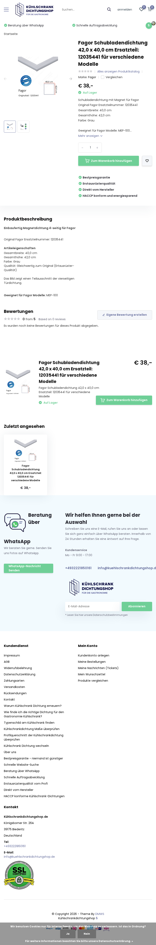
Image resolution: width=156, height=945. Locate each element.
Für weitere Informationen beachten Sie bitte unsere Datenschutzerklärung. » (79, 941)
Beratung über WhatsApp (22, 771)
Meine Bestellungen (92, 662)
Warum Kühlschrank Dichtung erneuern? (33, 706)
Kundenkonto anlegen (93, 655)
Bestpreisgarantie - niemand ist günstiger (33, 758)
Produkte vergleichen (93, 681)
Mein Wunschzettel (91, 674)
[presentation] (5, 79)
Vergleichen (114, 77)
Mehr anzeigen (89, 136)
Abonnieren (136, 606)
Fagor (92, 77)
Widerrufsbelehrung (18, 668)
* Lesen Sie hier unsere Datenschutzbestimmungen (96, 615)
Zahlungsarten (14, 681)
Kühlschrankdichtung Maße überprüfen (32, 729)
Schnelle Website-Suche (21, 765)
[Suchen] (109, 9)
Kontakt (9, 699)
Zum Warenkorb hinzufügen (111, 161)
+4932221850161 (78, 568)
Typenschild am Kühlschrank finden (29, 723)
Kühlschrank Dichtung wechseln (26, 746)
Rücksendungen (15, 693)
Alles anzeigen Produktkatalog (118, 71)
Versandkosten (14, 687)
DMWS (99, 914)
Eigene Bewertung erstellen (126, 315)
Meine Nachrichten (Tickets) (98, 668)
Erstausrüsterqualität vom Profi (26, 784)
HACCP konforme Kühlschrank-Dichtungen (34, 796)
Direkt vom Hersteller (18, 790)
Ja (67, 933)
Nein (87, 933)
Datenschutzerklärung (19, 674)
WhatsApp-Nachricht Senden (25, 568)
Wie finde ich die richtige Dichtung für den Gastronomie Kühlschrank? (34, 714)
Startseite (11, 34)
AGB (7, 662)
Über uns (10, 752)
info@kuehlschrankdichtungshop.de (29, 857)
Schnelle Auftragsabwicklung (24, 777)
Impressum (12, 655)
